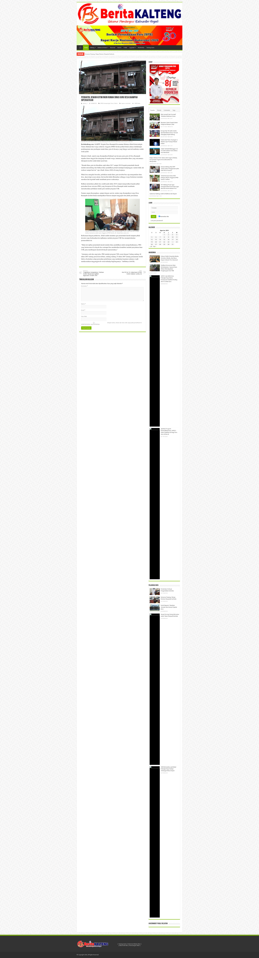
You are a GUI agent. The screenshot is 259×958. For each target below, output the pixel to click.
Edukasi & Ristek (102, 47)
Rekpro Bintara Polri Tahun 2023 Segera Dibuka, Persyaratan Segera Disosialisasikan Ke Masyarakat (163, 159)
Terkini (86, 47)
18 (176, 239)
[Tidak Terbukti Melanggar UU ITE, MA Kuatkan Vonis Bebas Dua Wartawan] (155, 151)
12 (151, 239)
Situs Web (84, 316)
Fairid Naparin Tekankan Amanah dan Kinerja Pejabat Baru (101, 54)
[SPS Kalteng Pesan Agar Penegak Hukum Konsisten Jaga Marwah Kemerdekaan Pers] (155, 187)
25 (176, 242)
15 (164, 239)
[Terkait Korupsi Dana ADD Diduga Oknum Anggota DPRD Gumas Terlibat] (155, 178)
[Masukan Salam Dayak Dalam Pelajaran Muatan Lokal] (155, 125)
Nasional (112, 47)
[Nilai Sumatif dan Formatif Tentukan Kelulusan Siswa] (155, 117)
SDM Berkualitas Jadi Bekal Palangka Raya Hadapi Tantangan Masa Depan (168, 768)
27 (156, 244)
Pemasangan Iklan (134, 945)
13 (156, 239)
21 (160, 242)
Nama (83, 304)
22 (164, 242)
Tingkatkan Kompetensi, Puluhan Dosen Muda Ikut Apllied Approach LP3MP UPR (93, 273)
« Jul (151, 246)
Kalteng (92, 47)
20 (156, 242)
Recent (159, 110)
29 (164, 244)
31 (172, 244)
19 (151, 242)
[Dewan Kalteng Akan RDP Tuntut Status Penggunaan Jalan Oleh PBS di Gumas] (155, 169)
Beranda (80, 47)
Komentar (84, 286)
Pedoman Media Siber (134, 944)
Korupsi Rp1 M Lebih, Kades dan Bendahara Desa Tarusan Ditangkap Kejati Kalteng (169, 132)
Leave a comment (126, 103)
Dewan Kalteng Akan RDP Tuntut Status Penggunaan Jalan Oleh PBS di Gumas (170, 168)
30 (168, 244)
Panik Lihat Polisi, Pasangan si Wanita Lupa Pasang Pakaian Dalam (169, 141)
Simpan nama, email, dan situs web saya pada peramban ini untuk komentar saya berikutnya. (111, 323)
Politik (125, 47)
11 (176, 237)
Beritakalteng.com (87, 144)
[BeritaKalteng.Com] (129, 14)
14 (160, 239)
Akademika (141, 47)
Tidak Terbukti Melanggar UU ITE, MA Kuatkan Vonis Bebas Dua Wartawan (169, 150)
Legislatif (132, 47)
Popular (152, 110)
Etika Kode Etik (123, 945)
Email (83, 310)
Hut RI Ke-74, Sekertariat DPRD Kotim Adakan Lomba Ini (132, 272)
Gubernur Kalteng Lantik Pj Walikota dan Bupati (163, 193)
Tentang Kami (150, 47)
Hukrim (119, 47)
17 (172, 239)
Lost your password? (157, 220)
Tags (173, 110)
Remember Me (164, 216)
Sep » (154, 246)
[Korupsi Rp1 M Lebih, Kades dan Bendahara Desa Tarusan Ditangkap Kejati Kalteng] (155, 133)
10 (172, 237)
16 (168, 239)
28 (160, 244)
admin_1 (85, 103)
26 (151, 244)
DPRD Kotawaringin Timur (107, 103)
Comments (167, 110)
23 (168, 242)
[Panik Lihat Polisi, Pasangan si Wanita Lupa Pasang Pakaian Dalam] (155, 142)
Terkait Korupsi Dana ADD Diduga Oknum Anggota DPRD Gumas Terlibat (169, 177)
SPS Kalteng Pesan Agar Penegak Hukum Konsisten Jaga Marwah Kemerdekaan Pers (170, 186)
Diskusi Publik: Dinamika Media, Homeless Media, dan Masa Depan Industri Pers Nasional (170, 258)
